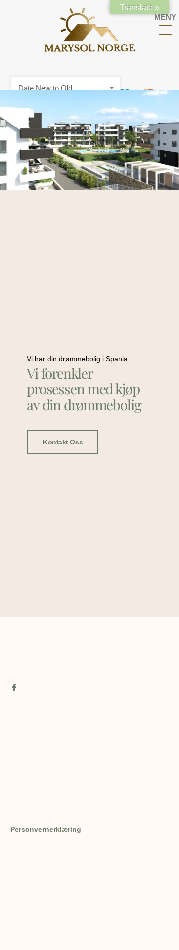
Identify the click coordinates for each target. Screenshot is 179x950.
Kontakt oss (63, 442)
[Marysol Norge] (90, 47)
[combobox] (65, 88)
